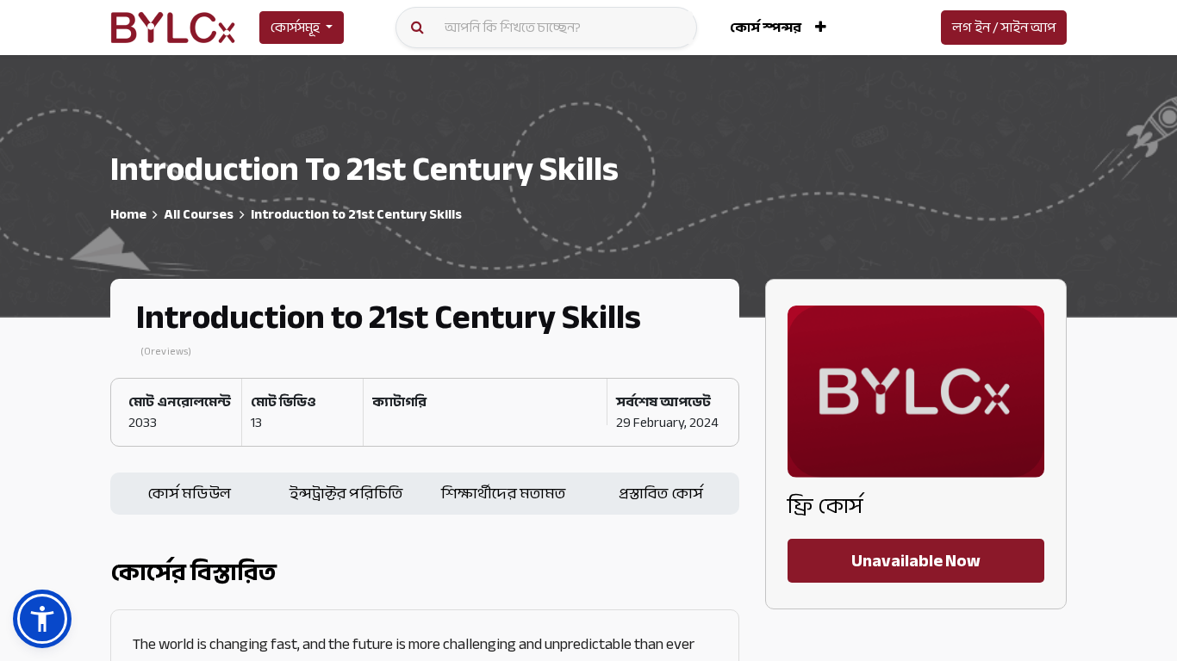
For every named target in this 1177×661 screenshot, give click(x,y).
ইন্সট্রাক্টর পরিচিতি (346, 493)
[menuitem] (765, 27)
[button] (820, 27)
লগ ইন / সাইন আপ (1004, 27)
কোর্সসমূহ (295, 27)
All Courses (199, 214)
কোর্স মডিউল (189, 493)
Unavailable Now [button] (916, 561)
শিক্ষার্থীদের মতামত (503, 493)
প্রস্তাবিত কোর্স (661, 493)
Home (128, 214)
